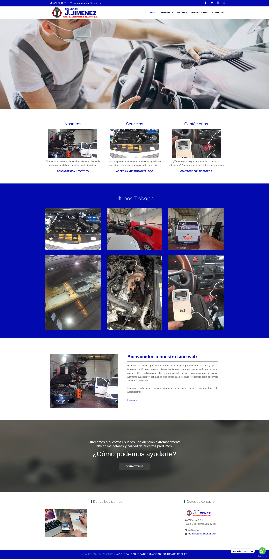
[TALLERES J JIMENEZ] (74, 12)
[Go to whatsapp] (262, 550)
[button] (73, 228)
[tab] (130, 102)
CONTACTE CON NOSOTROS (73, 171)
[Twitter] (211, 2)
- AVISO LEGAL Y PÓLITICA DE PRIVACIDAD (137, 554)
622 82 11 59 (59, 3)
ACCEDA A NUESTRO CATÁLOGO (134, 171)
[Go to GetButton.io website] (262, 556)
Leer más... (132, 400)
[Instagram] (218, 2)
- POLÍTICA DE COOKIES (174, 554)
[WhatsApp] (224, 2)
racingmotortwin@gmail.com (88, 3)
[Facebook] (205, 2)
